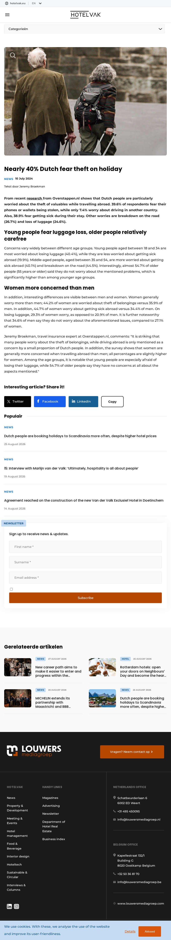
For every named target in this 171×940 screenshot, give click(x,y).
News (8, 179)
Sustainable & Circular (17, 875)
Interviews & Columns (16, 887)
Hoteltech (14, 864)
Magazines (50, 798)
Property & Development (17, 808)
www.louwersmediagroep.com (140, 903)
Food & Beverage (14, 846)
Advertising (51, 806)
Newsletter (50, 814)
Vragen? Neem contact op (130, 752)
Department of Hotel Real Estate (53, 826)
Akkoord (150, 931)
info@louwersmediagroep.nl (138, 819)
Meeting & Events (15, 821)
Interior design (18, 856)
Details (130, 931)
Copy (112, 402)
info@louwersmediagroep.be (139, 882)
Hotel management (17, 833)
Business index (53, 839)
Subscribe (85, 598)
